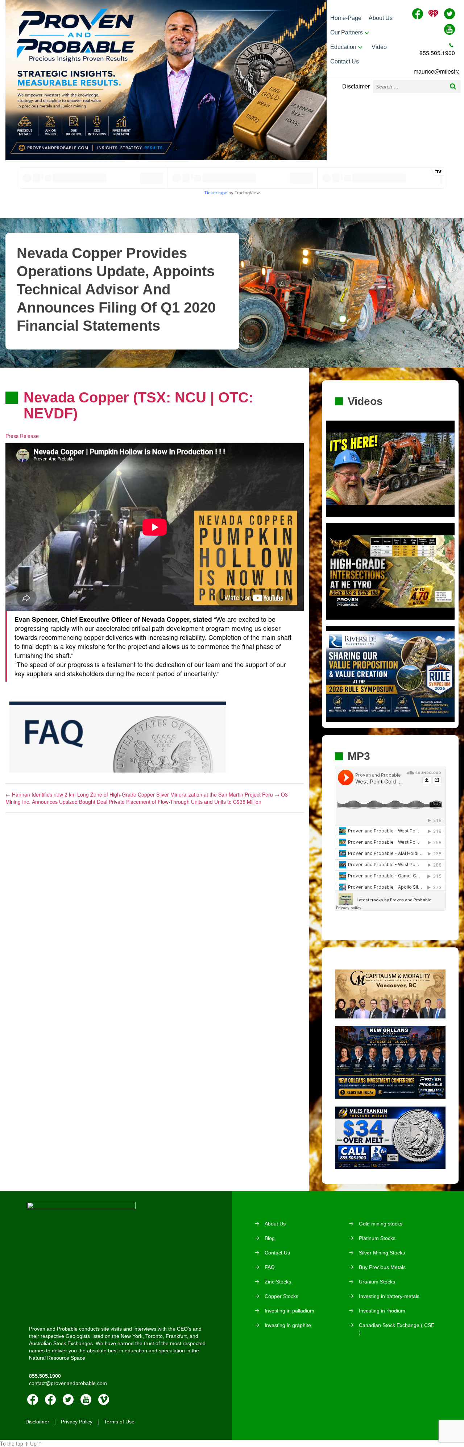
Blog (270, 1238)
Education (343, 47)
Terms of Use (119, 1422)
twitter (68, 1399)
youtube (85, 1399)
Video (379, 47)
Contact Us (344, 61)
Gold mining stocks (380, 1224)
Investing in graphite (288, 1325)
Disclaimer (356, 86)
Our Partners (346, 32)
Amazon (50, 1399)
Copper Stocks (281, 1296)
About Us (381, 18)
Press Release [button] (22, 435)
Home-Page (345, 18)
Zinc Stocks (278, 1282)
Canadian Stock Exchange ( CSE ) (396, 1328)
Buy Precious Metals (382, 1267)
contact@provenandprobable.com (68, 1383)
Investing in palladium (289, 1311)
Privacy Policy (76, 1422)
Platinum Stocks (377, 1238)
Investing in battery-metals (389, 1296)
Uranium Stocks (377, 1282)
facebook (32, 1399)
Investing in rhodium (382, 1311)
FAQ (270, 1267)
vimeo (103, 1399)
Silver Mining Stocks (382, 1253)
